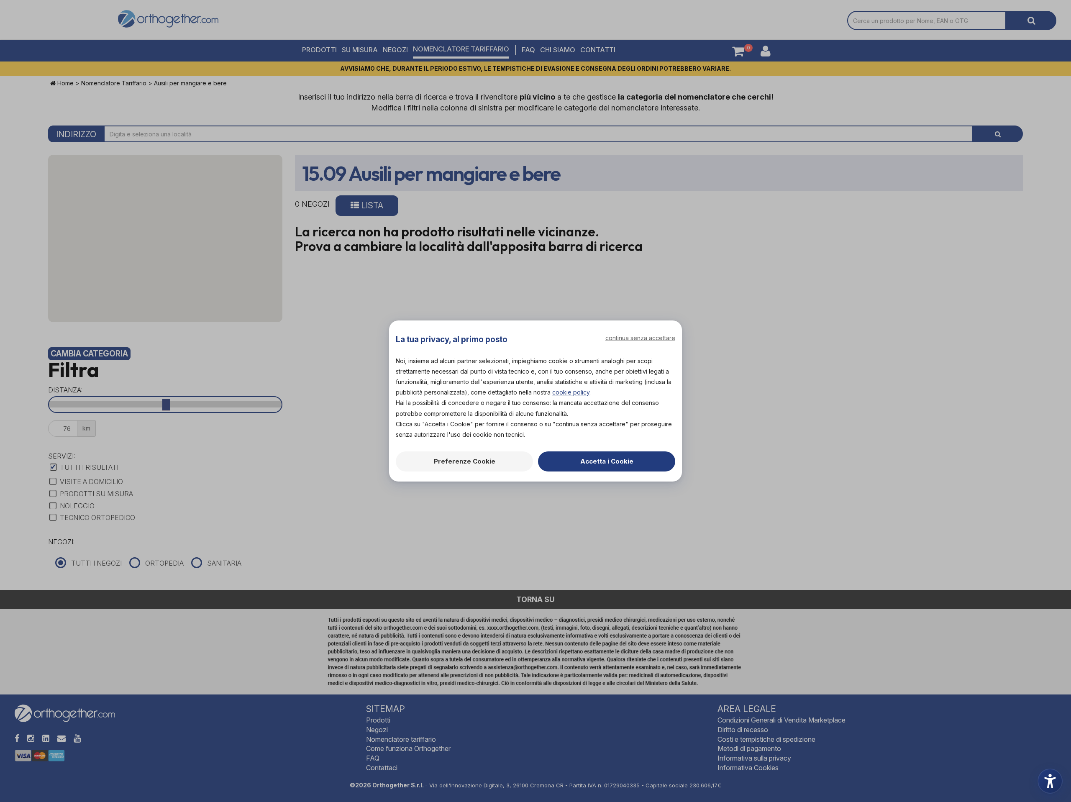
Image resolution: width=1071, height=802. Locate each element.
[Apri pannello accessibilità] (1050, 781)
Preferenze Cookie (464, 461)
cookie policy (570, 392)
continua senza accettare (640, 337)
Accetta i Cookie (606, 461)
